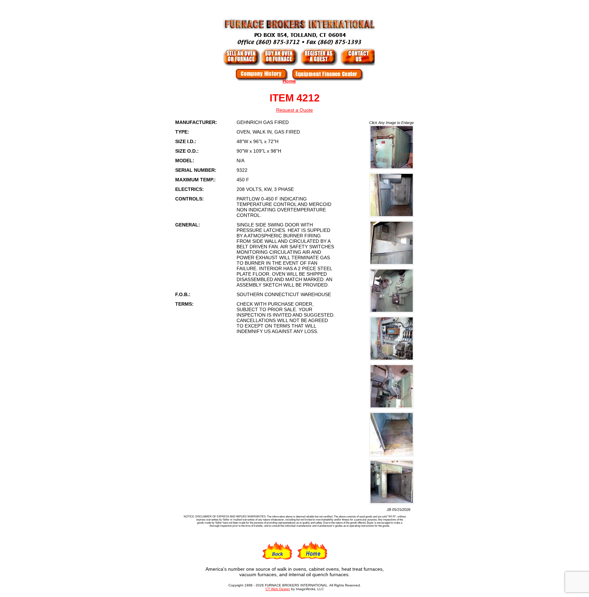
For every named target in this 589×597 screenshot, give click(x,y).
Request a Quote (294, 110)
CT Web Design (278, 589)
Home (289, 81)
